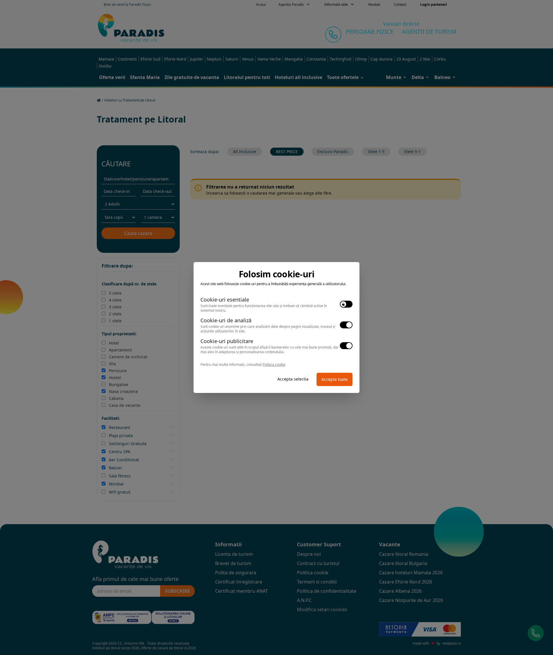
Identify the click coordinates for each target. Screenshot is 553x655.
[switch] (346, 304)
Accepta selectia (292, 379)
